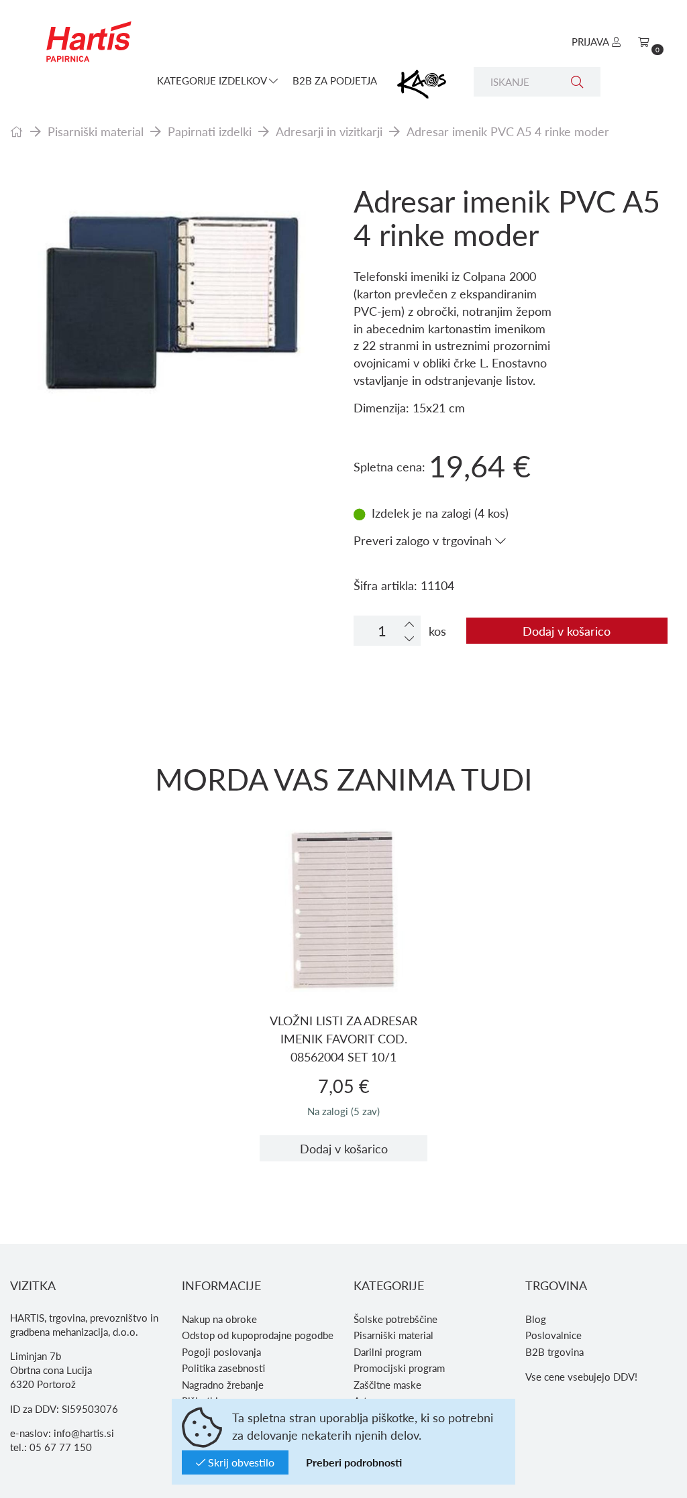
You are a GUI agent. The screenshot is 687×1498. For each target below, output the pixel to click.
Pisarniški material (96, 131)
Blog (535, 1319)
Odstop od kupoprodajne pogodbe (257, 1335)
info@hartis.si (84, 1433)
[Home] (16, 131)
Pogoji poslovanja (221, 1352)
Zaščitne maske (387, 1384)
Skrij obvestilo (239, 1462)
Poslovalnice (553, 1335)
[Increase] (409, 624)
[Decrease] (409, 638)
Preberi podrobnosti (354, 1462)
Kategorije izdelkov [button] (213, 80)
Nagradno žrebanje (223, 1384)
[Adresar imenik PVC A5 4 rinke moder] (171, 297)
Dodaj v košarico (567, 630)
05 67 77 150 (61, 1447)
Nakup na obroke (219, 1319)
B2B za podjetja (335, 80)
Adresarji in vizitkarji (329, 131)
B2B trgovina (554, 1352)
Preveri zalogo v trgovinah (424, 540)
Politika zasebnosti (223, 1368)
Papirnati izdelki (210, 131)
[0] (643, 41)
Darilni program (387, 1352)
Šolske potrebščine (395, 1319)
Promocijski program (399, 1368)
